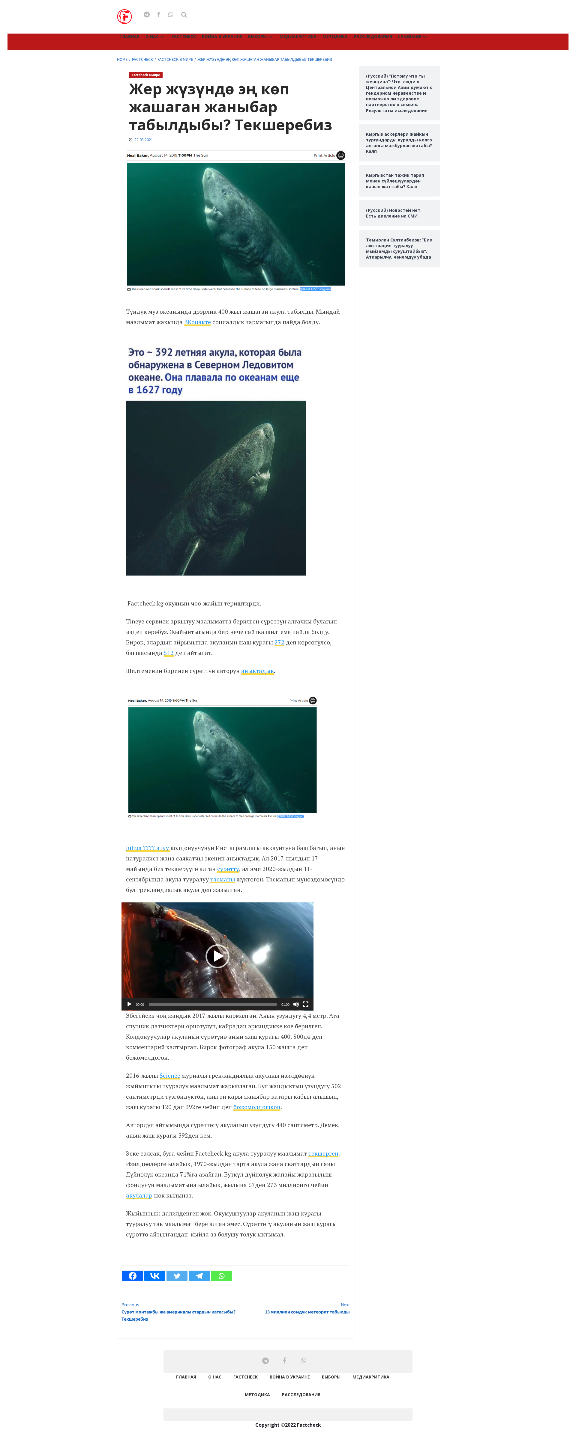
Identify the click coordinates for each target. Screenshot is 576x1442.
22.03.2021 (143, 139)
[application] (218, 956)
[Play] (129, 1004)
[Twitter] (177, 1276)
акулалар (139, 1195)
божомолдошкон (256, 1107)
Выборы (257, 36)
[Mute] (296, 1004)
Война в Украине (222, 36)
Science (170, 1075)
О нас (152, 36)
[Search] (184, 15)
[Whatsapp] (221, 1276)
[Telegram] (199, 1276)
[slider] (213, 1004)
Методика (335, 36)
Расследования (373, 36)
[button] (218, 956)
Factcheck (184, 36)
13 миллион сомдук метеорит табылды (307, 1308)
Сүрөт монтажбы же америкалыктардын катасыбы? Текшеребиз (179, 1311)
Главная (129, 36)
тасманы (222, 879)
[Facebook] (132, 1276)
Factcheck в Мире (146, 75)
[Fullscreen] (306, 1004)
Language (409, 36)
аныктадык (257, 671)
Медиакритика (298, 36)
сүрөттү (228, 869)
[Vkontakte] (154, 1276)
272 (279, 642)
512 (169, 653)
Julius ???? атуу (148, 848)
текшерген (323, 1153)
